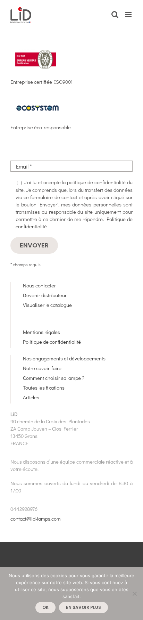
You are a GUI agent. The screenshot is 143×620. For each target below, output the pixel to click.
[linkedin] (50, 320)
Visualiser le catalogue (47, 304)
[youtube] (38, 320)
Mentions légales (41, 331)
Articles (31, 397)
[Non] (134, 593)
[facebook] (25, 320)
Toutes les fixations (44, 387)
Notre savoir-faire (42, 368)
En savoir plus (83, 607)
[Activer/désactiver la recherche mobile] (114, 14)
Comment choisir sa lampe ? (53, 377)
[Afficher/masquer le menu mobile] (129, 14)
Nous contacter (39, 285)
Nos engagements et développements (64, 358)
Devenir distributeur (45, 295)
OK (45, 607)
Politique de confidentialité (52, 341)
